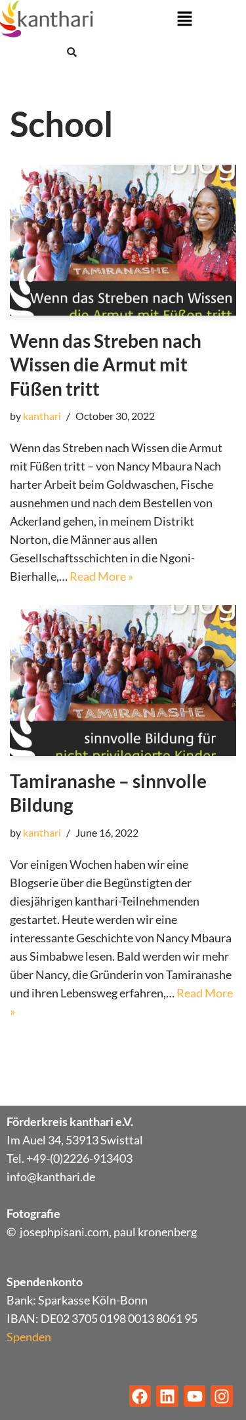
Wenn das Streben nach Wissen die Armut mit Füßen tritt (105, 364)
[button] (184, 19)
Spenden (29, 1336)
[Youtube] (195, 1396)
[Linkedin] (167, 1396)
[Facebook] (140, 1396)
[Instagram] (222, 1396)
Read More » (101, 576)
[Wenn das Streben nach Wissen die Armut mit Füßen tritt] (123, 240)
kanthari (42, 415)
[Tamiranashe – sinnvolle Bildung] (123, 680)
